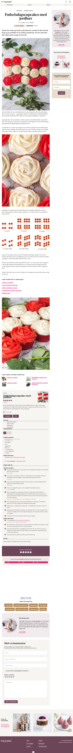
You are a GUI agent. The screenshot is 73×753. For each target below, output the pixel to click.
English (40, 740)
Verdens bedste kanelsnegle (10, 285)
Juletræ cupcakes (12, 383)
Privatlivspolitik (42, 746)
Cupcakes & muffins (28, 10)
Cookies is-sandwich (7, 282)
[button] (4, 400)
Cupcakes (8, 605)
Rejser (48, 5)
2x (7, 432)
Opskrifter (10, 5)
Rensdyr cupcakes (12, 377)
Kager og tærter (21, 609)
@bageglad (15, 559)
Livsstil (30, 5)
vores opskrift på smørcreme (23, 520)
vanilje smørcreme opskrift (19, 457)
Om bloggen (29, 743)
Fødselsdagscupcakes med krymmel (39, 378)
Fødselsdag (9, 609)
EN (65, 5)
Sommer (43, 609)
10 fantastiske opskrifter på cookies (12, 290)
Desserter (33, 605)
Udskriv (8, 416)
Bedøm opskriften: (9, 675)
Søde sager (19, 10)
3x (10, 432)
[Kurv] (70, 2)
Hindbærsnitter (6, 293)
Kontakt (28, 746)
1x (4, 432)
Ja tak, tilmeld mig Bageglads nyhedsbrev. (17, 671)
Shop (27, 740)
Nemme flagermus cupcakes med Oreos (40, 383)
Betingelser (41, 743)
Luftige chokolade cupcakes (10, 288)
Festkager (43, 605)
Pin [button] (16, 416)
